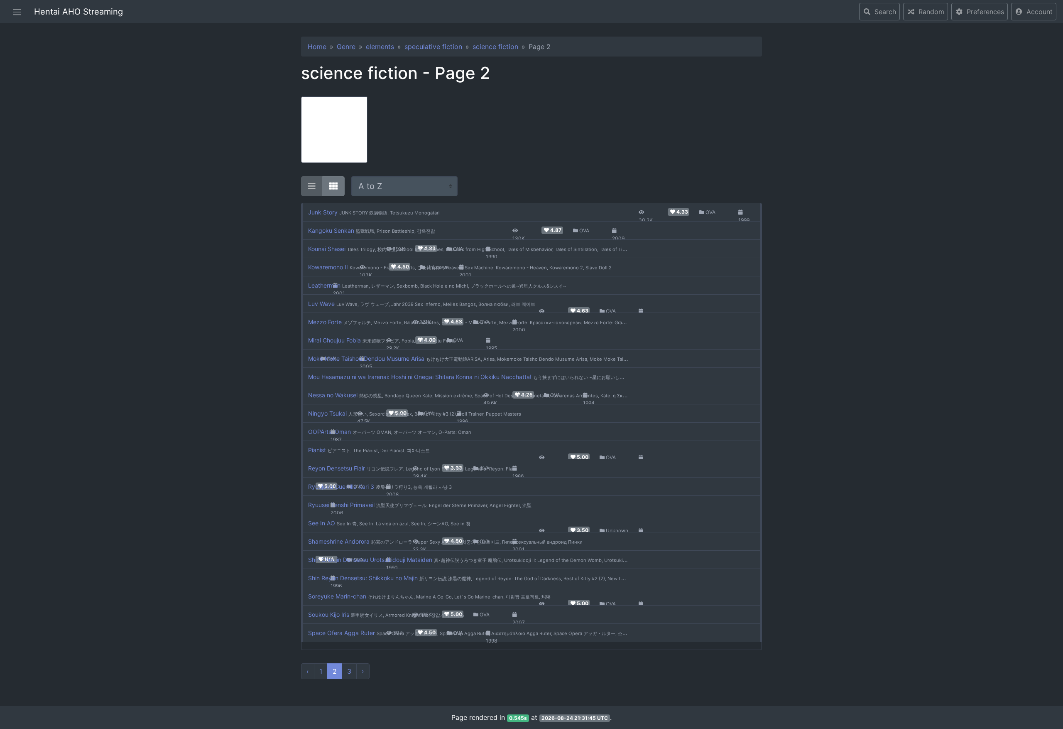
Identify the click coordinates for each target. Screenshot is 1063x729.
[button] (1033, 11)
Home (317, 46)
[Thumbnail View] (333, 186)
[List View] (312, 186)
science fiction (495, 46)
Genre (346, 46)
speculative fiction (433, 46)
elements (380, 46)
